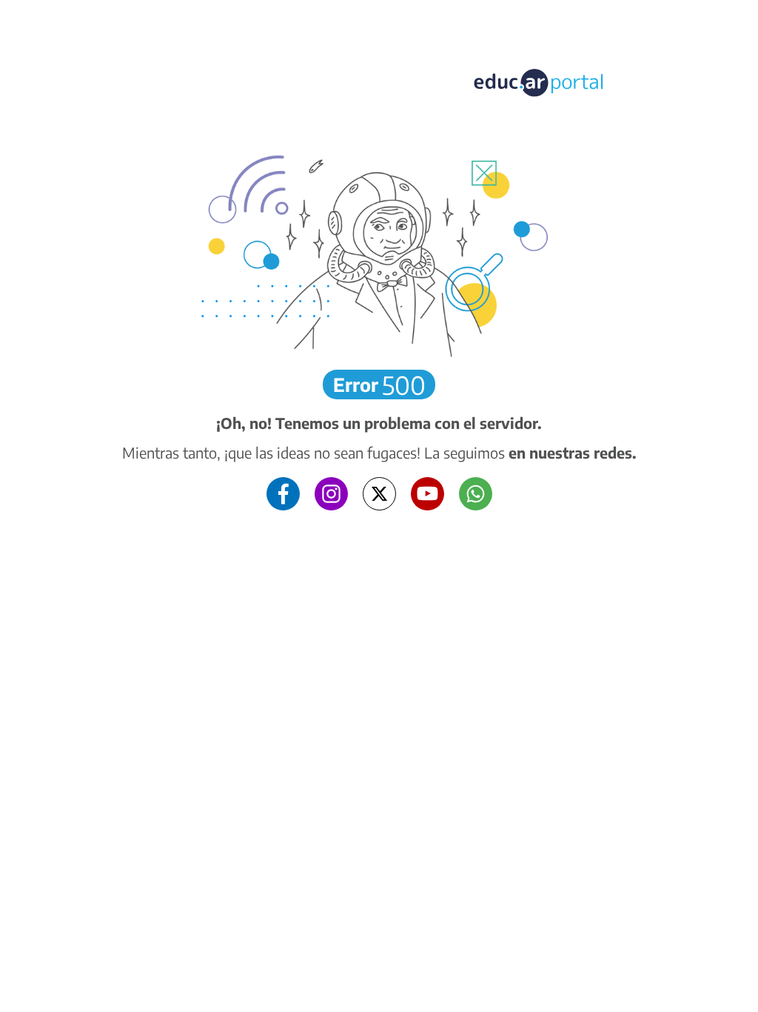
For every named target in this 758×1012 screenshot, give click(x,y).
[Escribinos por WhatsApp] (475, 491)
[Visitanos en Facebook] (283, 491)
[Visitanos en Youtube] (427, 491)
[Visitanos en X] (379, 491)
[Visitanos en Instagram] (331, 491)
